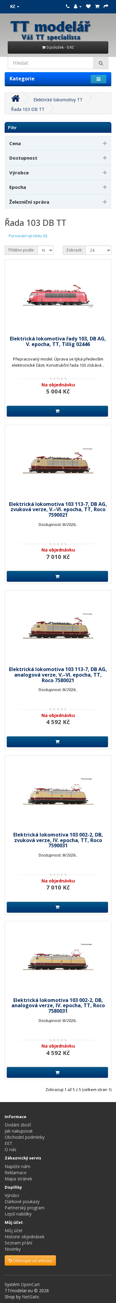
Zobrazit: (74, 250)
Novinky (13, 1249)
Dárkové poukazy (22, 1201)
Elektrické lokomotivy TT (58, 100)
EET (8, 1143)
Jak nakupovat (19, 1131)
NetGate (30, 1297)
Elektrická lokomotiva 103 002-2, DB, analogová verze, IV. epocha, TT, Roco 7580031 (58, 1005)
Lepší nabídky (18, 1214)
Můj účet (14, 1230)
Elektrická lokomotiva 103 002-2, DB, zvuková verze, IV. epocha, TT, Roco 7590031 (58, 840)
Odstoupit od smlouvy (32, 1260)
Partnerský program (25, 1208)
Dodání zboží (18, 1125)
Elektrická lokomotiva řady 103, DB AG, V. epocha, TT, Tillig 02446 (58, 341)
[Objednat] (106, 6)
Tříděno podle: (21, 250)
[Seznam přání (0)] (88, 6)
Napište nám (17, 1166)
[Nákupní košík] (97, 6)
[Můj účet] (78, 6)
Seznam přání (18, 1243)
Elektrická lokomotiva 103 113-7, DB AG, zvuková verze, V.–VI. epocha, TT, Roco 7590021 (58, 509)
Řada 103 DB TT (28, 109)
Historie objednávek (25, 1237)
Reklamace (16, 1172)
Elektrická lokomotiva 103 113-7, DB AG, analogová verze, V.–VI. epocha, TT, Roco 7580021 (58, 674)
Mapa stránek (18, 1179)
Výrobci (12, 1195)
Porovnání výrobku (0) (28, 235)
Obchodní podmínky (25, 1137)
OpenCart (30, 1284)
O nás (10, 1149)
